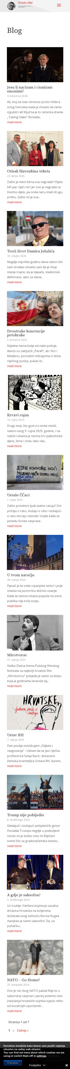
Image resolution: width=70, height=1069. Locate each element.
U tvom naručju (20, 575)
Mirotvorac (17, 655)
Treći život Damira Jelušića (31, 251)
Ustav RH (15, 735)
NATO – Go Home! (23, 980)
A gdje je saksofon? (24, 895)
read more (14, 122)
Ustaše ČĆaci (18, 495)
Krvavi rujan (18, 415)
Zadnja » (23, 1030)
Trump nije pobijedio (25, 815)
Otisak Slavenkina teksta (28, 171)
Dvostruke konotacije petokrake (26, 333)
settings (41, 1056)
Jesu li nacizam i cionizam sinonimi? (29, 89)
